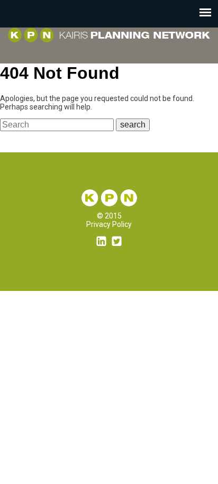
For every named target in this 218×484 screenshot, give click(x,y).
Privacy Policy (109, 224)
